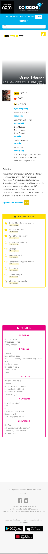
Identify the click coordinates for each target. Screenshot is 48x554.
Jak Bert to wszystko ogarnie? (17, 428)
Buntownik (13, 268)
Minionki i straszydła (18, 281)
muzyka (17, 136)
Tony (6, 372)
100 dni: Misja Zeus (12, 381)
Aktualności (12, 17)
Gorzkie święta (15, 274)
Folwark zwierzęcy (12, 403)
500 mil (7, 353)
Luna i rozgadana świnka (15, 431)
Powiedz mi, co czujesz (14, 411)
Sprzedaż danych (19, 490)
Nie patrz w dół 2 (11, 367)
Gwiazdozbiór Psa (16, 229)
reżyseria (18, 116)
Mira (6, 361)
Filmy (38, 17)
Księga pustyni (15, 255)
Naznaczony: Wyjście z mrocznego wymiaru (22, 262)
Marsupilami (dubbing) (14, 389)
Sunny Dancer (10, 345)
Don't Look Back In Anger (15, 386)
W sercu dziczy (10, 433)
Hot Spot (8, 425)
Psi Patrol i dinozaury (18, 236)
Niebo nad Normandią (13, 392)
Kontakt (23, 494)
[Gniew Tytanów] (6, 95)
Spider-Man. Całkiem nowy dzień (22, 223)
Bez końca (8, 384)
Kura (6, 406)
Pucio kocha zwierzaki (18, 242)
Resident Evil (10, 414)
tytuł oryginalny (21, 108)
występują (19, 150)
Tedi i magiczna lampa (14, 417)
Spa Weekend (10, 370)
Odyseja (12, 249)
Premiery (23, 21)
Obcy (6, 408)
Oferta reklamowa (34, 490)
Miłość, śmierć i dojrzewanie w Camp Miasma (23, 359)
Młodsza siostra (11, 364)
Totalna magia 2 (11, 395)
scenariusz (19, 123)
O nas (8, 490)
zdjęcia (17, 143)
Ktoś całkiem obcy (12, 356)
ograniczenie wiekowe (12, 202)
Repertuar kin (27, 17)
